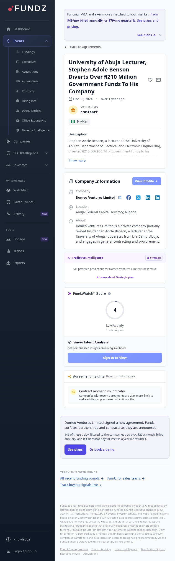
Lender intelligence (126, 549)
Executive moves (70, 553)
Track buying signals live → (81, 484)
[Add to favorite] (150, 80)
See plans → (146, 35)
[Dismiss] (160, 35)
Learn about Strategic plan (117, 277)
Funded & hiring (101, 549)
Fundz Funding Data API (74, 541)
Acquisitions (90, 553)
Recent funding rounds (74, 549)
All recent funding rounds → (82, 478)
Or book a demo (102, 449)
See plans (75, 449)
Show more (77, 160)
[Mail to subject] (158, 80)
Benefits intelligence (153, 549)
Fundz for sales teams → (126, 478)
